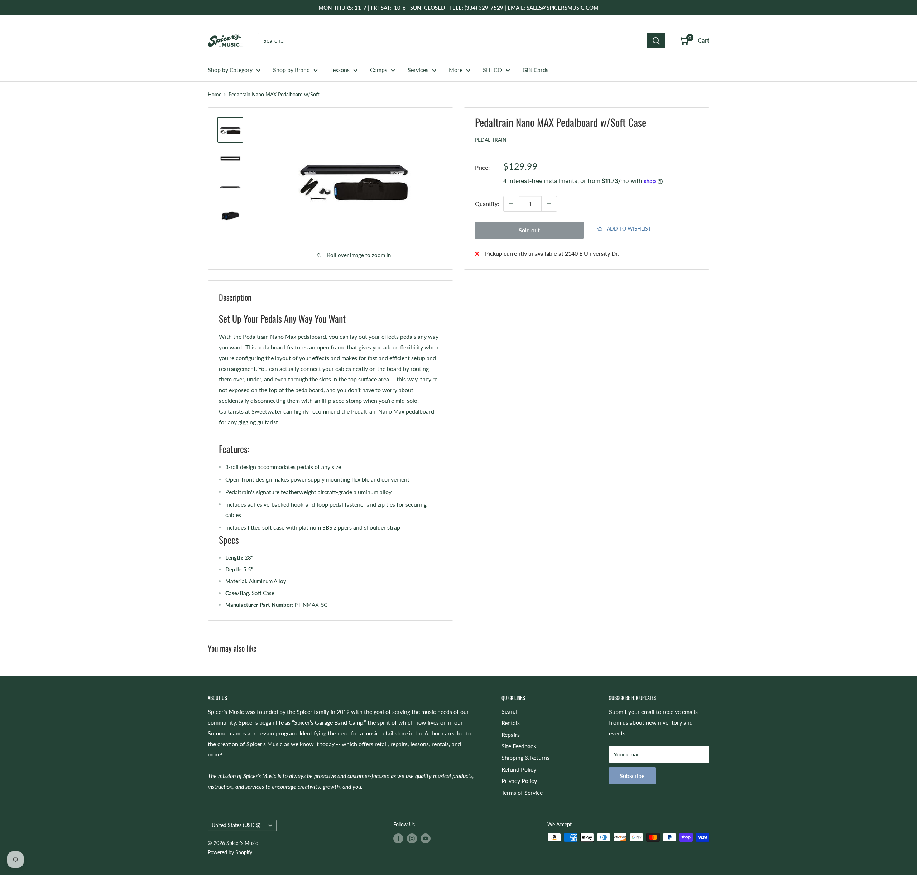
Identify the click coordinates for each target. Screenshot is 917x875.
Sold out (529, 230)
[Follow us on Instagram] (412, 838)
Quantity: (487, 203)
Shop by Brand (291, 69)
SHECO (492, 69)
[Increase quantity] (549, 203)
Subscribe (632, 775)
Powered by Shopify (230, 852)
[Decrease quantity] (511, 203)
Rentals (510, 722)
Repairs (510, 734)
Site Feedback (518, 746)
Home (214, 94)
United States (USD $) (236, 825)
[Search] (656, 40)
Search (510, 711)
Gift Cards (535, 69)
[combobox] (452, 40)
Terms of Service (522, 792)
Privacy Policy (519, 780)
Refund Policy (518, 769)
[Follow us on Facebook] (398, 838)
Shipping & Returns (525, 757)
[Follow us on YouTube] (426, 838)
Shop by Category (230, 69)
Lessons (340, 69)
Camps (378, 69)
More (455, 69)
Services (418, 69)
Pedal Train (490, 140)
